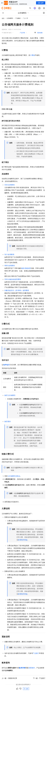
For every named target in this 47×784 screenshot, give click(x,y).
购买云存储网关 (10, 395)
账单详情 (22, 668)
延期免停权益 (22, 540)
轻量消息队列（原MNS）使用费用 (16, 290)
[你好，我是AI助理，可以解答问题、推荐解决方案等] (34, 8)
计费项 (32, 55)
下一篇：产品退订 (39, 678)
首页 (3, 18)
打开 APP (41, 3)
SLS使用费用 (9, 254)
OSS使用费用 (9, 185)
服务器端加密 (26, 268)
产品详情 (22, 32)
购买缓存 (7, 421)
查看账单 (32, 668)
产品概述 (18, 18)
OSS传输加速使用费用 (12, 279)
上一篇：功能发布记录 (9, 678)
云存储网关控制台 (14, 476)
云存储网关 (10, 18)
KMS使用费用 (9, 265)
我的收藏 (39, 32)
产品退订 (36, 653)
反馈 (27, 689)
